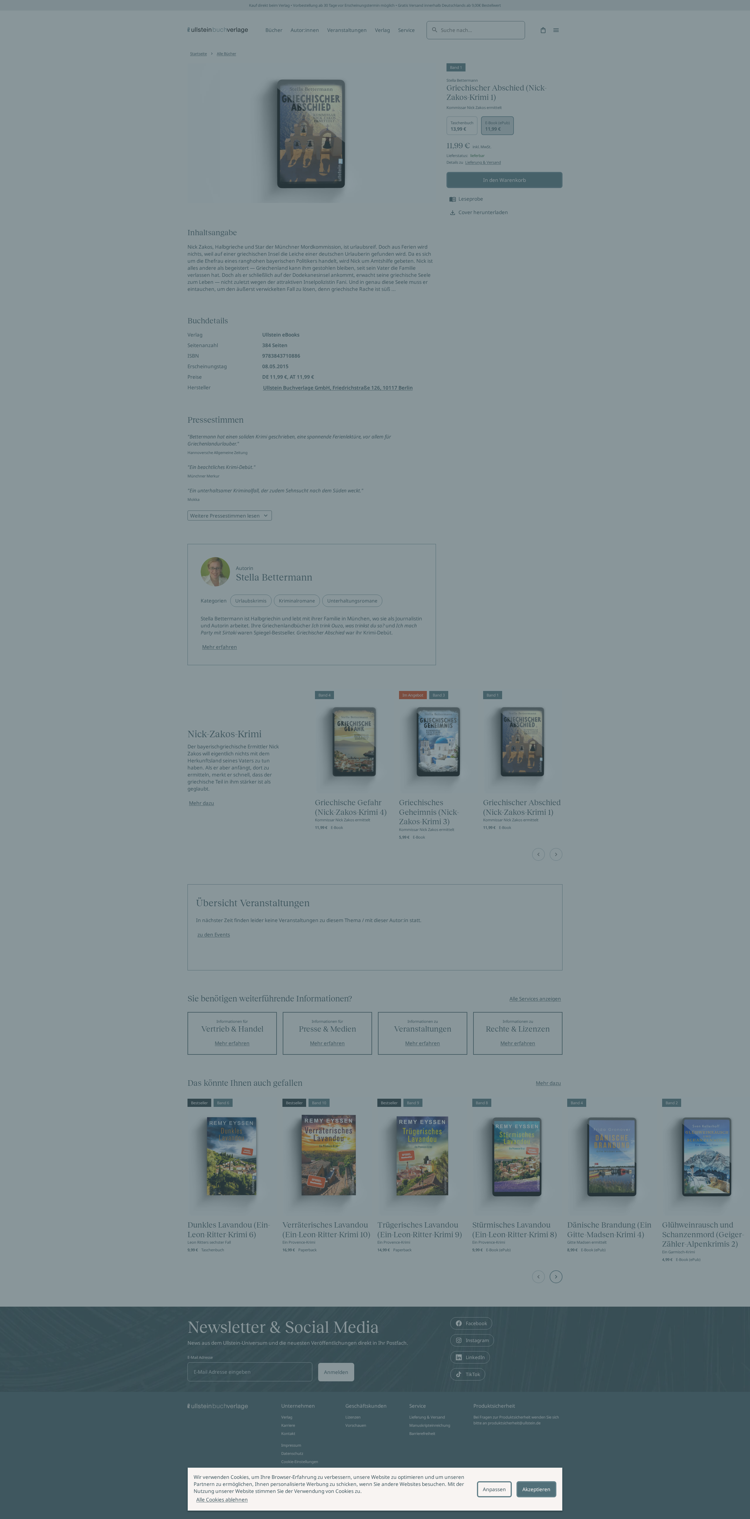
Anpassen (494, 1489)
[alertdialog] (375, 1489)
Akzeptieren (536, 1489)
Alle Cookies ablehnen (222, 1499)
